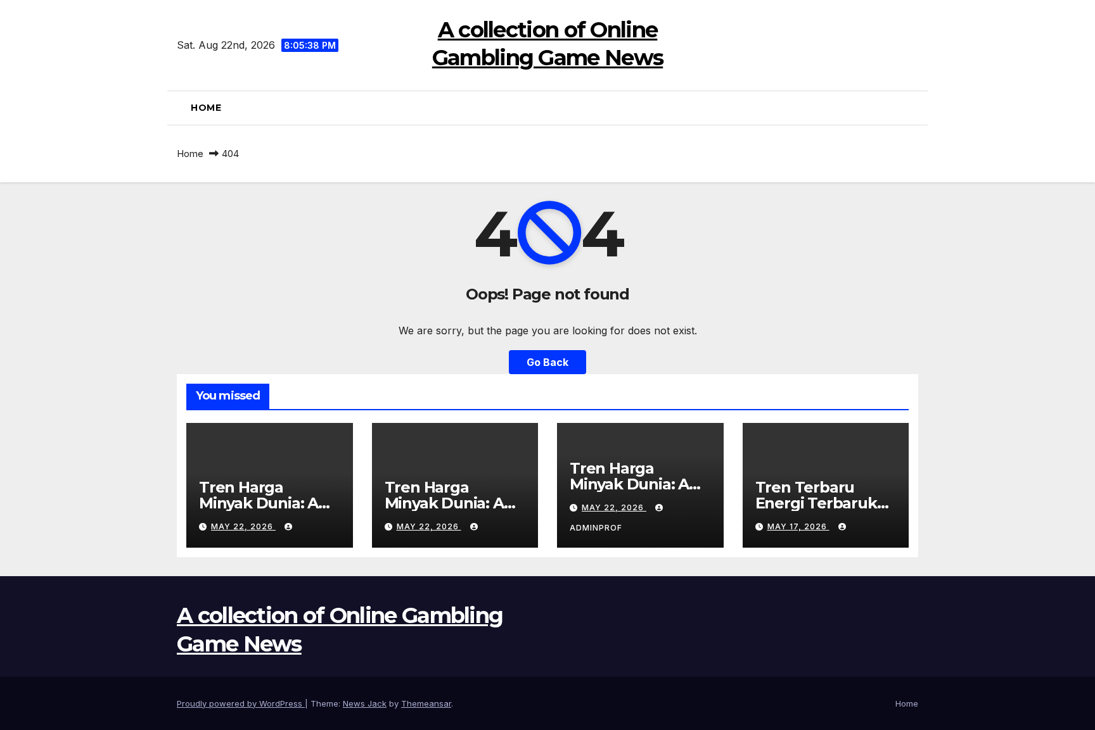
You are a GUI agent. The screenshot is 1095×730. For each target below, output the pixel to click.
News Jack (365, 703)
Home (206, 107)
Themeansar (426, 703)
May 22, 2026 (243, 526)
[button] (913, 107)
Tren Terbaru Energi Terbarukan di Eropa (825, 503)
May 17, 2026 (798, 526)
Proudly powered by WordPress (241, 703)
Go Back (547, 362)
